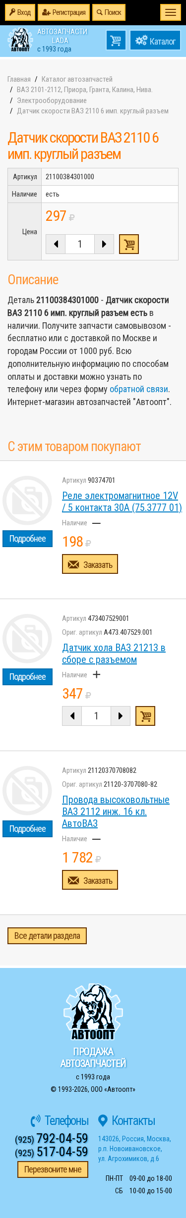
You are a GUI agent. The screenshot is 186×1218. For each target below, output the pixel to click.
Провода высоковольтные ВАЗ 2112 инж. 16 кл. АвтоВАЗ (116, 811)
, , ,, (134, 1149)
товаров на (116, 40)
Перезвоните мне (52, 1169)
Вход (24, 12)
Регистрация (69, 12)
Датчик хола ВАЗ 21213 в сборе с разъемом (114, 653)
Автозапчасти (62, 39)
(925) (51, 1139)
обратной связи (139, 389)
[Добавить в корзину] (145, 716)
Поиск (113, 12)
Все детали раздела (47, 935)
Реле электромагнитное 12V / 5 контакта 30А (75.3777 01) (122, 501)
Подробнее (27, 538)
